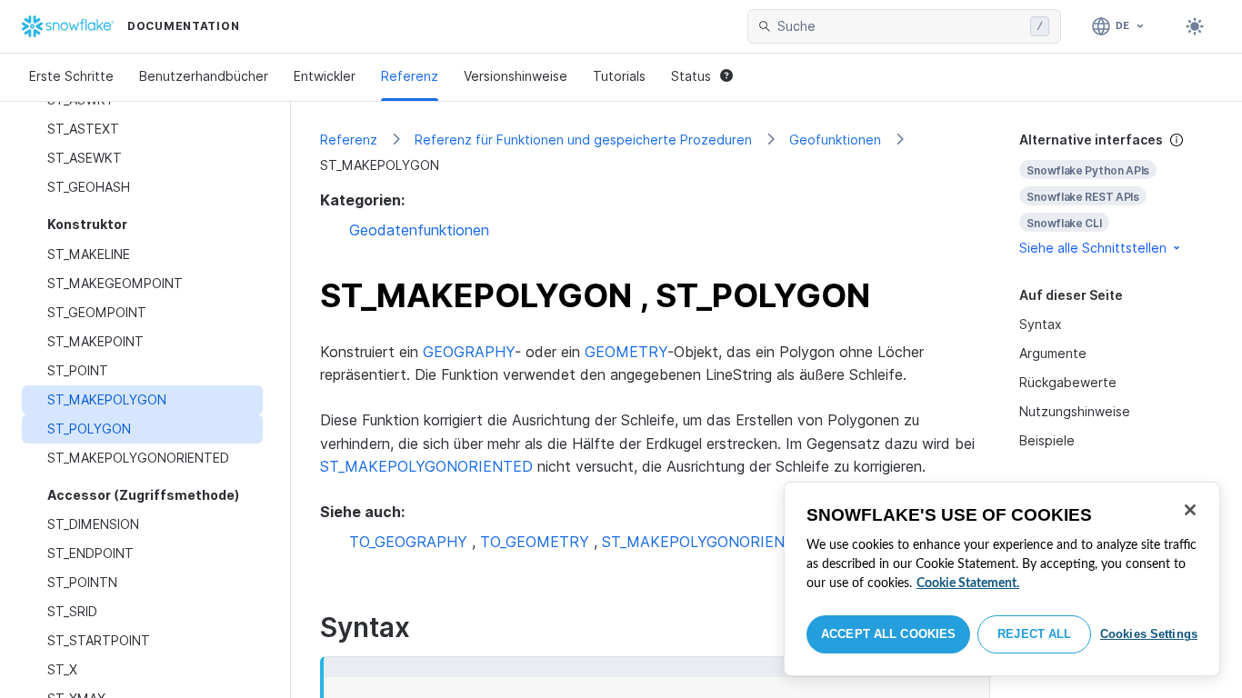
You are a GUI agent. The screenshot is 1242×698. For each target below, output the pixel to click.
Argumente (1053, 353)
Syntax (1040, 324)
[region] (1002, 579)
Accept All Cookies (888, 634)
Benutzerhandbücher (203, 76)
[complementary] (1116, 194)
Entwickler (325, 76)
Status (691, 76)
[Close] (1190, 510)
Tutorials (619, 76)
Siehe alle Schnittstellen (1093, 247)
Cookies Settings (1148, 634)
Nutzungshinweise (1074, 411)
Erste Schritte (71, 76)
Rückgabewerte (1068, 382)
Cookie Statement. (967, 583)
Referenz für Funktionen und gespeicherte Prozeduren (583, 139)
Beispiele (1047, 440)
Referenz (409, 76)
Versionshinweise (515, 76)
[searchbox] (900, 26)
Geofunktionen (835, 139)
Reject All (1034, 634)
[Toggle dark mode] (1195, 26)
